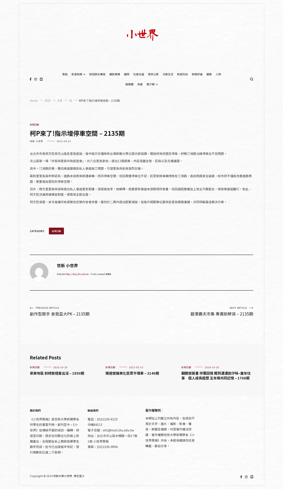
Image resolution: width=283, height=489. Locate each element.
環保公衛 (153, 74)
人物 (218, 74)
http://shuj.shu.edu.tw (77, 274)
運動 (209, 74)
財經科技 (182, 74)
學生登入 (79, 476)
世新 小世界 (36, 141)
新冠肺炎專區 (97, 74)
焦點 (65, 74)
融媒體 (129, 84)
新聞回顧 (34, 124)
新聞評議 (197, 74)
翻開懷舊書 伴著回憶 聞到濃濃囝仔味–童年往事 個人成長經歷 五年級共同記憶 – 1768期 (216, 375)
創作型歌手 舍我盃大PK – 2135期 (60, 311)
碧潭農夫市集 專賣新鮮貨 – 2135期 (221, 311)
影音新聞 (76, 74)
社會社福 (138, 74)
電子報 (151, 84)
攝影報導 (114, 74)
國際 (126, 74)
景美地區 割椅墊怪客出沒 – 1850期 (57, 373)
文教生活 (167, 74)
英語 (140, 84)
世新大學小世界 (62, 476)
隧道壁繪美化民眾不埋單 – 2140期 (132, 373)
